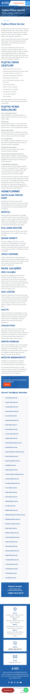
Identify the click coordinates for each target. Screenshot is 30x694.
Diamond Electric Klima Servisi (15, 452)
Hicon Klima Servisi (11, 497)
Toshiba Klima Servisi (12, 560)
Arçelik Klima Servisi (12, 407)
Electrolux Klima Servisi (13, 461)
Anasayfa (4, 13)
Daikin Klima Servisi (11, 438)
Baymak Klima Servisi (12, 420)
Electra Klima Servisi (12, 456)
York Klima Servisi (11, 573)
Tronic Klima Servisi (12, 564)
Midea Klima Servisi (12, 510)
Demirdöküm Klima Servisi (14, 443)
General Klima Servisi (12, 479)
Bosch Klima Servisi (12, 429)
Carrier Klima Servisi (12, 434)
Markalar (10, 13)
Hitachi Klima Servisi (12, 501)
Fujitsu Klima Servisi (12, 470)
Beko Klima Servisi (11, 425)
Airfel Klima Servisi (11, 398)
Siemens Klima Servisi (12, 551)
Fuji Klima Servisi (11, 465)
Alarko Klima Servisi (12, 402)
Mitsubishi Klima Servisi (13, 519)
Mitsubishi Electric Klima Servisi (15, 515)
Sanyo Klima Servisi (12, 542)
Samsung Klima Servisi (12, 537)
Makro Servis (7, 688)
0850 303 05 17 (19, 3)
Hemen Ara (8, 690)
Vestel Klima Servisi (12, 568)
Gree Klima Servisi (11, 488)
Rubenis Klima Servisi (12, 533)
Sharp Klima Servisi (11, 546)
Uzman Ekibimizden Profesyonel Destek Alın (15, 589)
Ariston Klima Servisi (12, 411)
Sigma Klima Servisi (12, 555)
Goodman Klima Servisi (13, 483)
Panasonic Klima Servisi (13, 524)
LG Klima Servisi (10, 506)
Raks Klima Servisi (11, 528)
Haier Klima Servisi (11, 492)
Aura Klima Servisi (11, 416)
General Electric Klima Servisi (15, 474)
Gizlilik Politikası (22, 691)
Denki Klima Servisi (11, 447)
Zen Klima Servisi (11, 577)
